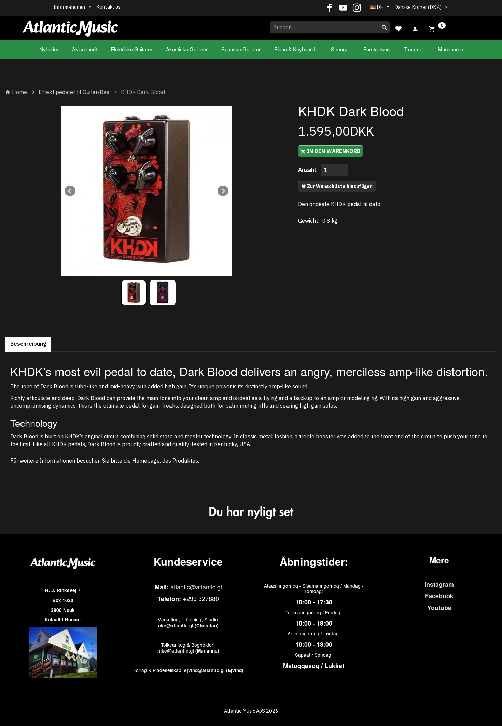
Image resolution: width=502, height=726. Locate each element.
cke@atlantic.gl (175, 625)
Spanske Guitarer (241, 49)
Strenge (339, 49)
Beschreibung (28, 343)
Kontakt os (108, 6)
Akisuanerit (84, 49)
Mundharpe (450, 49)
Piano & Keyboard (294, 49)
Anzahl (307, 169)
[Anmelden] (415, 28)
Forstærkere (377, 49)
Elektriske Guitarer (131, 49)
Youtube (439, 607)
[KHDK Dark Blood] (146, 191)
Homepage (146, 460)
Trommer (414, 49)
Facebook (439, 595)
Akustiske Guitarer (187, 49)
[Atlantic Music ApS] (70, 26)
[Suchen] (384, 27)
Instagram (439, 584)
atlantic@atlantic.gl (196, 586)
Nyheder (48, 49)
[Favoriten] (398, 28)
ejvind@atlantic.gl (204, 670)
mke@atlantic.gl (175, 650)
